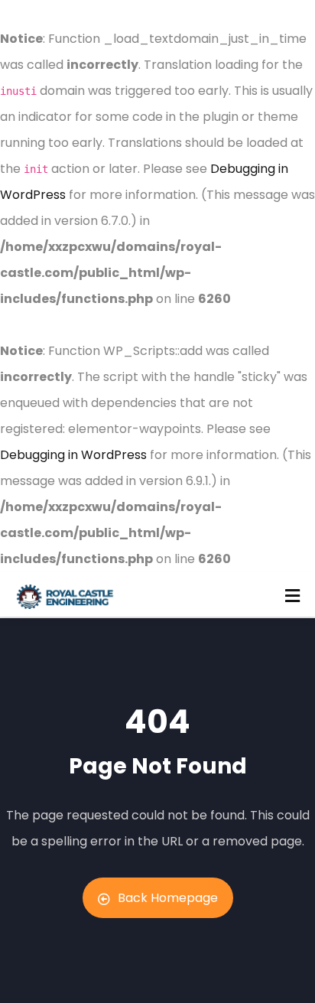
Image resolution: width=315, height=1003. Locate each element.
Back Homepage (168, 898)
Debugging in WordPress (73, 455)
